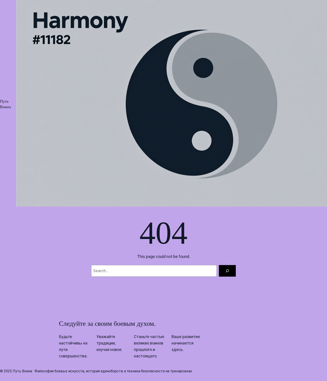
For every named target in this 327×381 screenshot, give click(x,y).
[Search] (227, 271)
